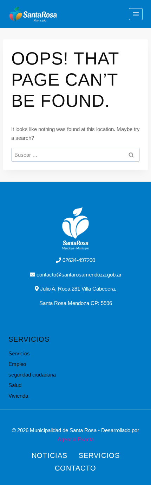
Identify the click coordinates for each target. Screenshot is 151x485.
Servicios (19, 353)
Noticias (49, 455)
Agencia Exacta (76, 439)
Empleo (17, 364)
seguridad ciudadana (32, 375)
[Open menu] (136, 14)
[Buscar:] (75, 155)
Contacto (75, 468)
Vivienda (18, 396)
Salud (14, 385)
